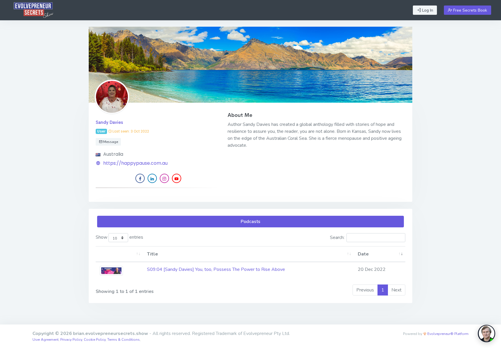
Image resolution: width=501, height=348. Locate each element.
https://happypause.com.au (135, 163)
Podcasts (250, 221)
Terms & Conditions (123, 339)
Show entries (119, 237)
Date (363, 254)
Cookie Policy (95, 339)
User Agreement (45, 339)
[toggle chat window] (486, 333)
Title (152, 254)
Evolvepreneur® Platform (447, 333)
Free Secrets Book (469, 10)
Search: (337, 237)
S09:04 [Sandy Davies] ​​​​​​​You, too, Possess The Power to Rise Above (216, 269)
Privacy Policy (71, 339)
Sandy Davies (109, 122)
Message (110, 141)
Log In (427, 10)
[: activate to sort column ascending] (119, 254)
